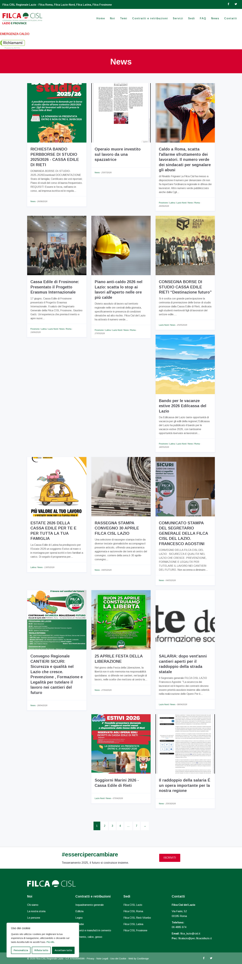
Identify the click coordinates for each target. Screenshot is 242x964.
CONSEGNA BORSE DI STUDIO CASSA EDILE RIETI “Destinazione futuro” (185, 286)
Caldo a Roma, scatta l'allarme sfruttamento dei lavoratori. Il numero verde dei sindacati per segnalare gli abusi (185, 159)
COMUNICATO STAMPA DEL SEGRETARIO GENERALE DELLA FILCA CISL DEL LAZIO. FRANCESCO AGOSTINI (183, 533)
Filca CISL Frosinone (135, 930)
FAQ (203, 18)
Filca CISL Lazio (132, 904)
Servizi (178, 18)
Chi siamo (32, 904)
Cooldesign (143, 958)
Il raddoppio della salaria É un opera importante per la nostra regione (184, 785)
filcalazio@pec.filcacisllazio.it (195, 938)
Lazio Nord (181, 203)
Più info (50, 942)
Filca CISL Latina (133, 924)
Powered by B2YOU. (12, 48)
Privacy (90, 958)
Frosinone (163, 203)
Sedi (191, 18)
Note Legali (102, 958)
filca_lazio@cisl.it (190, 933)
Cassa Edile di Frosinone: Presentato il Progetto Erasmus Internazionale (54, 286)
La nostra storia (36, 911)
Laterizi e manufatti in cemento (93, 930)
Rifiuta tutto (41, 950)
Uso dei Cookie (118, 958)
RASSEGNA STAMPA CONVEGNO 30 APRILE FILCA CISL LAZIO (117, 528)
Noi (112, 18)
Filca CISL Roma (133, 911)
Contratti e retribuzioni (150, 18)
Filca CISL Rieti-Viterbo (137, 917)
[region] (43, 940)
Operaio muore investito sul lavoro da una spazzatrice (118, 154)
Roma (197, 203)
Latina (172, 203)
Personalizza (21, 950)
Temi (123, 18)
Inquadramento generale (89, 904)
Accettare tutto (63, 950)
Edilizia (79, 911)
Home (100, 18)
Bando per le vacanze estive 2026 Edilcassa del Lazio (182, 405)
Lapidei (79, 924)
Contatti (230, 18)
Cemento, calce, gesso (88, 936)
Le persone (33, 917)
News (215, 18)
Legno (79, 917)
